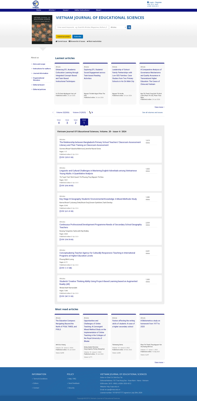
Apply (129, 27)
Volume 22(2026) (62, 112)
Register (158, 2)
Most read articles (94, 41)
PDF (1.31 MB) (66, 268)
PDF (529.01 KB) (67, 157)
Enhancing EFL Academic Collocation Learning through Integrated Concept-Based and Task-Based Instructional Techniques (67, 75)
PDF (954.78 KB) (67, 240)
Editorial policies (39, 89)
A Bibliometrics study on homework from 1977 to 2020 (150, 324)
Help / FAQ (72, 379)
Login (151, 2)
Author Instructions (82, 10)
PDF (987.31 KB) (67, 296)
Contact (36, 388)
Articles (52, 10)
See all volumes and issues (152, 112)
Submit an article (63, 36)
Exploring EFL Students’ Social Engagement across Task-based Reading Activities (94, 74)
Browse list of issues (77, 41)
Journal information (40, 73)
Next (92, 112)
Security (71, 388)
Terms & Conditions (40, 379)
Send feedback (74, 383)
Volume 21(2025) (79, 112)
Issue (59, 121)
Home (38, 10)
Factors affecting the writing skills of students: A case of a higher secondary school (123, 324)
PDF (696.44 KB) (67, 186)
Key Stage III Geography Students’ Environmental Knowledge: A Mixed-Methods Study (98, 199)
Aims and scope (39, 64)
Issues (65, 10)
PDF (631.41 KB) (67, 211)
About (98, 10)
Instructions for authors (42, 69)
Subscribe (77, 36)
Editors (35, 383)
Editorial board (38, 85)
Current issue (62, 41)
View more (159, 107)
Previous (53, 112)
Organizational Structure (38, 79)
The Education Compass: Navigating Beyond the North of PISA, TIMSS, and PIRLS (66, 325)
